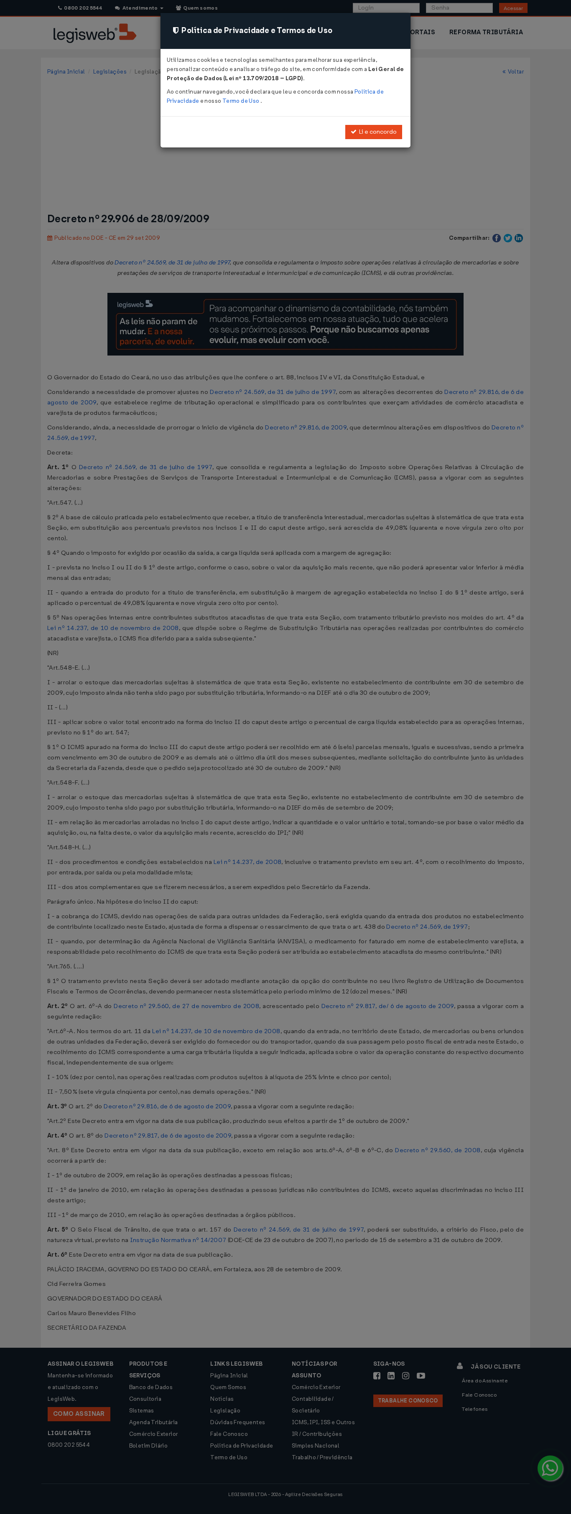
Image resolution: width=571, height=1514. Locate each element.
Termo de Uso (241, 100)
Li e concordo (377, 132)
